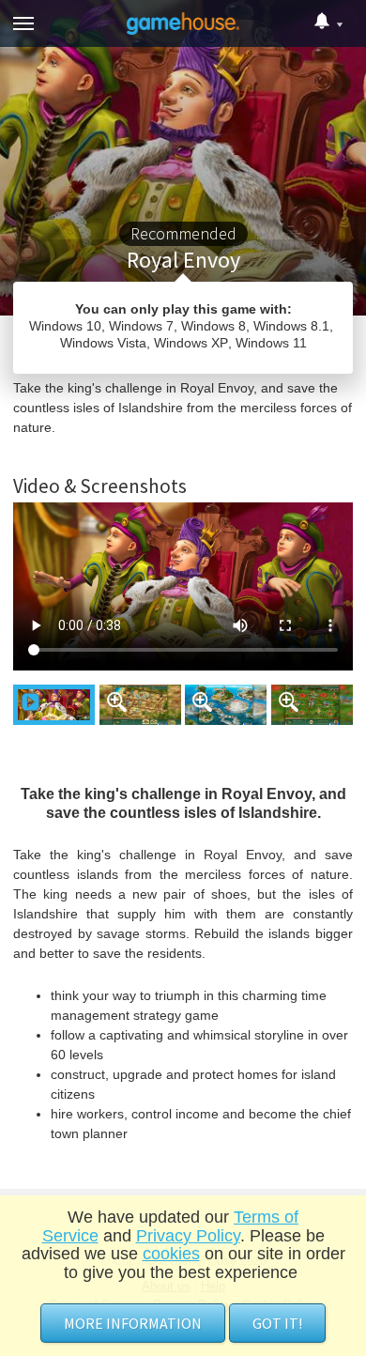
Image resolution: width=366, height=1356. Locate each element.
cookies (171, 1253)
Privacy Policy (188, 1235)
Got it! (277, 1323)
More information (133, 1323)
